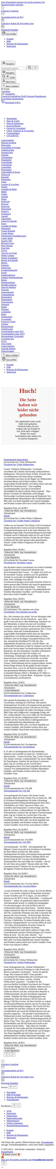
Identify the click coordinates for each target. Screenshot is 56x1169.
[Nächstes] (12, 1054)
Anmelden (5, 91)
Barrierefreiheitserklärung (17, 1125)
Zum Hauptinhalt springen (12, 2)
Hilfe (9, 41)
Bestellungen (40, 96)
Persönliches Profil (18, 96)
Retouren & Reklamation (17, 44)
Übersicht (5, 96)
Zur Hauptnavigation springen (23, 3)
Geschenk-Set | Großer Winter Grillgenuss (22, 521)
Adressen (30, 96)
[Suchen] (29, 67)
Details (7, 516)
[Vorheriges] (6, 1054)
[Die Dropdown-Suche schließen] (35, 67)
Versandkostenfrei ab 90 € (12, 17)
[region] (28, 757)
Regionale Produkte (9, 30)
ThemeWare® (7, 1152)
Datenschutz (12, 1116)
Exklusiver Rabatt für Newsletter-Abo (17, 23)
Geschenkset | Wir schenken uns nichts (20, 612)
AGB (9, 1111)
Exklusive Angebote (9, 11)
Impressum (11, 46)
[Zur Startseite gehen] (28, 59)
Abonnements (17, 99)
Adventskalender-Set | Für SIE (17, 791)
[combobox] (13, 68)
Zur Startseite (28, 443)
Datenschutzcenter (14, 1118)
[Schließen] (2, 1167)
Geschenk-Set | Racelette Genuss (18, 562)
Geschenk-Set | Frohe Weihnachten (19, 464)
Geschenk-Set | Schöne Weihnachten (19, 962)
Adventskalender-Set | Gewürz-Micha (20, 886)
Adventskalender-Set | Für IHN (17, 842)
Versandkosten (13, 1099)
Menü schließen (12, 86)
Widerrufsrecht (13, 1121)
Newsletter (11, 1092)
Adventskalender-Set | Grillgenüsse (19, 695)
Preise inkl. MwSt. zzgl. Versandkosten (20, 511)
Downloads (6, 99)
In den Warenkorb (12, 558)
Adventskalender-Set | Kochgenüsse (19, 747)
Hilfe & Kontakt (14, 1095)
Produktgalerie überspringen (16, 459)
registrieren (10, 94)
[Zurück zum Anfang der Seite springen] (4, 1163)
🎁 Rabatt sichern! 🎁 (11, 1154)
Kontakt (10, 39)
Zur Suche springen (33, 2)
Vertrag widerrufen (15, 1123)
